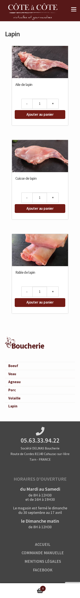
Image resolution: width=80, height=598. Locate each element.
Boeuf (13, 365)
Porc (12, 390)
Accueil (42, 544)
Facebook (42, 569)
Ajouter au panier (40, 114)
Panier (22, 587)
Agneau (14, 381)
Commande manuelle (43, 552)
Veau (12, 374)
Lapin (12, 406)
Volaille (14, 398)
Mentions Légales (43, 561)
